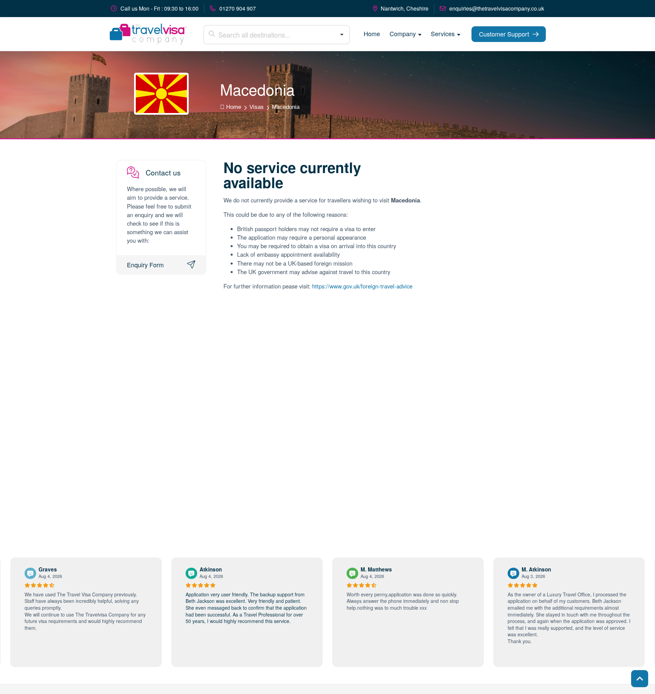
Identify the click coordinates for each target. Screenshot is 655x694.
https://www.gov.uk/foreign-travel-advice (362, 286)
